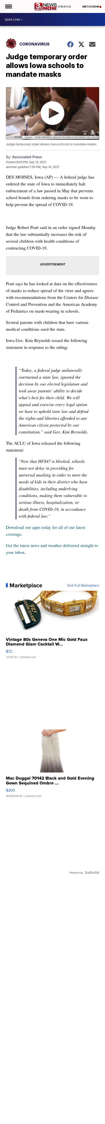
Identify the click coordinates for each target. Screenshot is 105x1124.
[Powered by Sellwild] (92, 872)
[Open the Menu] (8, 6)
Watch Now (90, 6)
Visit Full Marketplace (83, 585)
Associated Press (27, 157)
